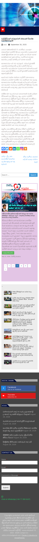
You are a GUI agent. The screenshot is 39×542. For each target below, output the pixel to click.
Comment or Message (10, 475)
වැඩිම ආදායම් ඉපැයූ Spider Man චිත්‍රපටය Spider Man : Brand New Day (23, 299)
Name (4, 459)
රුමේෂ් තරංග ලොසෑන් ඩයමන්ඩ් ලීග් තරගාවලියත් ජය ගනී (22, 361)
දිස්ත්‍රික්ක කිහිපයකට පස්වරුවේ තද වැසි (17, 442)
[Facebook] (3, 148)
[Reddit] (10, 148)
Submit (6, 488)
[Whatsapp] (18, 148)
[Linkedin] (14, 148)
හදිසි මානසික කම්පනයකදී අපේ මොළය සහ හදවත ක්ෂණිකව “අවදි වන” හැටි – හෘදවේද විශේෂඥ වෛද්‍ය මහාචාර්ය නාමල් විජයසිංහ (18, 215)
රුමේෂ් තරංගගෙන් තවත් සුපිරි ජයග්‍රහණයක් (19, 421)
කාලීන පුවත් (4, 152)
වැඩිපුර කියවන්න (8, 253)
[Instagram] (21, 148)
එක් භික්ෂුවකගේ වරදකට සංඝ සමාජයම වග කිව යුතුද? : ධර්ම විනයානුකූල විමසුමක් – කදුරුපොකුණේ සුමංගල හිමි (22, 338)
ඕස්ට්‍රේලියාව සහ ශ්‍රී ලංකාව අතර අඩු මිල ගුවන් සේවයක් (22, 330)
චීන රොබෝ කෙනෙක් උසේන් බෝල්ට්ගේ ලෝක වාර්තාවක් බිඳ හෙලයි (22, 355)
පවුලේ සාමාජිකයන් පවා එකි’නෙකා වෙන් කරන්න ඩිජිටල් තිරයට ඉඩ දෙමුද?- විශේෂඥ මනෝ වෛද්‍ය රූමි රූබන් (22, 347)
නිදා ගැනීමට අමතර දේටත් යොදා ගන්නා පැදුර (30, 159)
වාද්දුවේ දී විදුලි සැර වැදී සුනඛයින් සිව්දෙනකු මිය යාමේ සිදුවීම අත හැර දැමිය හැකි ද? (23, 306)
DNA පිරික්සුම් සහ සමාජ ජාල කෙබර (22, 292)
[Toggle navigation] (10, 25)
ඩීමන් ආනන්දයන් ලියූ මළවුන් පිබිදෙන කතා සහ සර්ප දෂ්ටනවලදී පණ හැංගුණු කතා (23, 313)
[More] (25, 148)
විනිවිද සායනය (16, 256)
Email (4, 467)
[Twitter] (7, 148)
